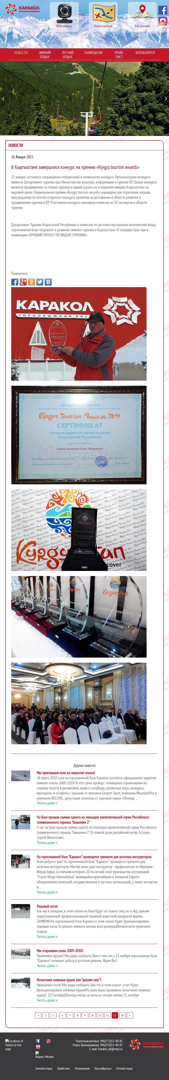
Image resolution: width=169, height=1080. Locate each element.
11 (100, 1015)
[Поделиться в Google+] (23, 282)
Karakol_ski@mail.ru (110, 1049)
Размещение (93, 53)
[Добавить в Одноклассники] (31, 282)
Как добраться (103, 1068)
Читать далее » (47, 803)
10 (92, 1015)
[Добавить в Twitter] (39, 282)
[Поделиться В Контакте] (48, 282)
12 (107, 1015)
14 (122, 1015)
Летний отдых (67, 55)
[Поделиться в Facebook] (14, 282)
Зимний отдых (45, 55)
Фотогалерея (145, 53)
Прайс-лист (119, 55)
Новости (21, 53)
